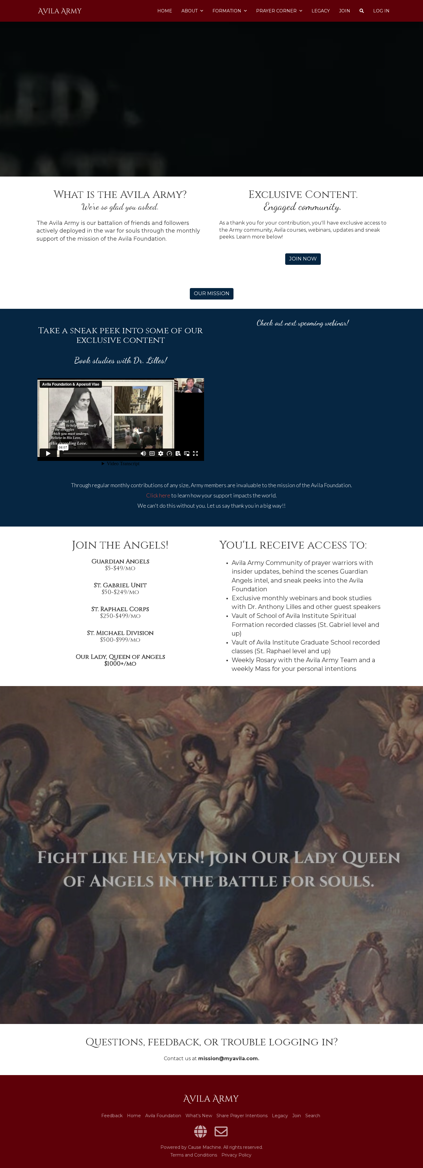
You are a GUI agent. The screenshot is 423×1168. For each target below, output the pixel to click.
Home (164, 11)
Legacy (321, 11)
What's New (198, 1115)
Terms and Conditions (193, 1155)
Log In (381, 11)
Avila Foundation (163, 1115)
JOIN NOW (303, 259)
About (190, 11)
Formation (227, 11)
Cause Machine (204, 1147)
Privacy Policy (236, 1155)
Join (344, 11)
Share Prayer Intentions (242, 1115)
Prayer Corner (277, 11)
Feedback (112, 1115)
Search (312, 1115)
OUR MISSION (211, 293)
